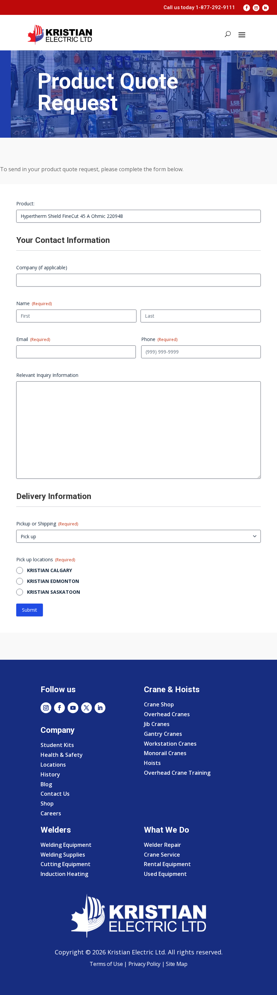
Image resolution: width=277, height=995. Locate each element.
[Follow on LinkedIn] (265, 7)
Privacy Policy (144, 964)
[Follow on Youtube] (73, 707)
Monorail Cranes (165, 753)
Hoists (152, 763)
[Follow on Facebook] (246, 7)
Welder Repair (162, 845)
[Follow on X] (86, 707)
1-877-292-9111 (215, 7)
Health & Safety (62, 755)
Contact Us (55, 793)
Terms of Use (106, 964)
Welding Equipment (66, 845)
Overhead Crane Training (177, 772)
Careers (51, 813)
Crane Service (162, 854)
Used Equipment (165, 874)
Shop (47, 803)
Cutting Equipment (66, 864)
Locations (53, 764)
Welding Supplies (63, 854)
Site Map (176, 964)
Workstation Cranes (170, 743)
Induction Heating (64, 874)
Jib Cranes (157, 724)
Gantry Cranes (163, 734)
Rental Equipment (167, 864)
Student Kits (57, 745)
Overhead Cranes (167, 714)
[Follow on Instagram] (256, 7)
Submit (29, 610)
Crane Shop (159, 704)
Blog (46, 784)
